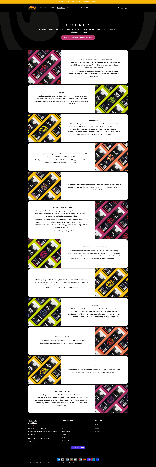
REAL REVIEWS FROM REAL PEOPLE (78, 37)
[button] (118, 8)
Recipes (64, 437)
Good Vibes (66, 431)
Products (65, 425)
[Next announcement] (127, 1)
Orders (97, 425)
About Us (65, 428)
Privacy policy (58, 462)
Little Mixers (36, 462)
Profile (97, 431)
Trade (64, 434)
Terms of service (77, 462)
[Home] (44, 423)
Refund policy (67, 462)
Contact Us (65, 441)
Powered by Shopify (46, 462)
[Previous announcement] (29, 1)
